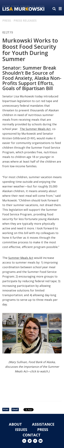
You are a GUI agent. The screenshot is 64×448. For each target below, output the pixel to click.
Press (6, 20)
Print (5, 409)
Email (15, 409)
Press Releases (25, 20)
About (15, 424)
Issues (21, 429)
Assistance (43, 424)
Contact (32, 434)
